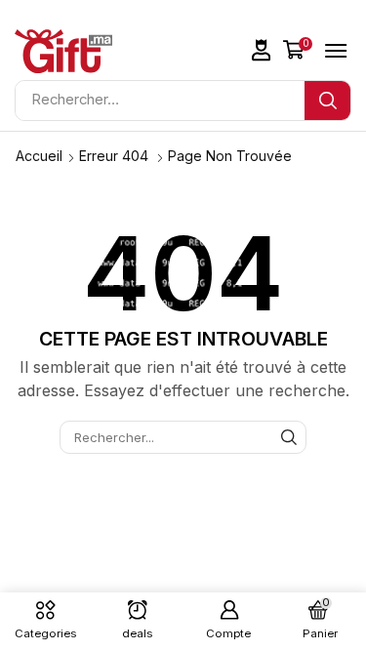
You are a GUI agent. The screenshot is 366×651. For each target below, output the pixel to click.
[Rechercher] (327, 100)
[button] (261, 50)
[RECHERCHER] (288, 437)
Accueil (39, 155)
